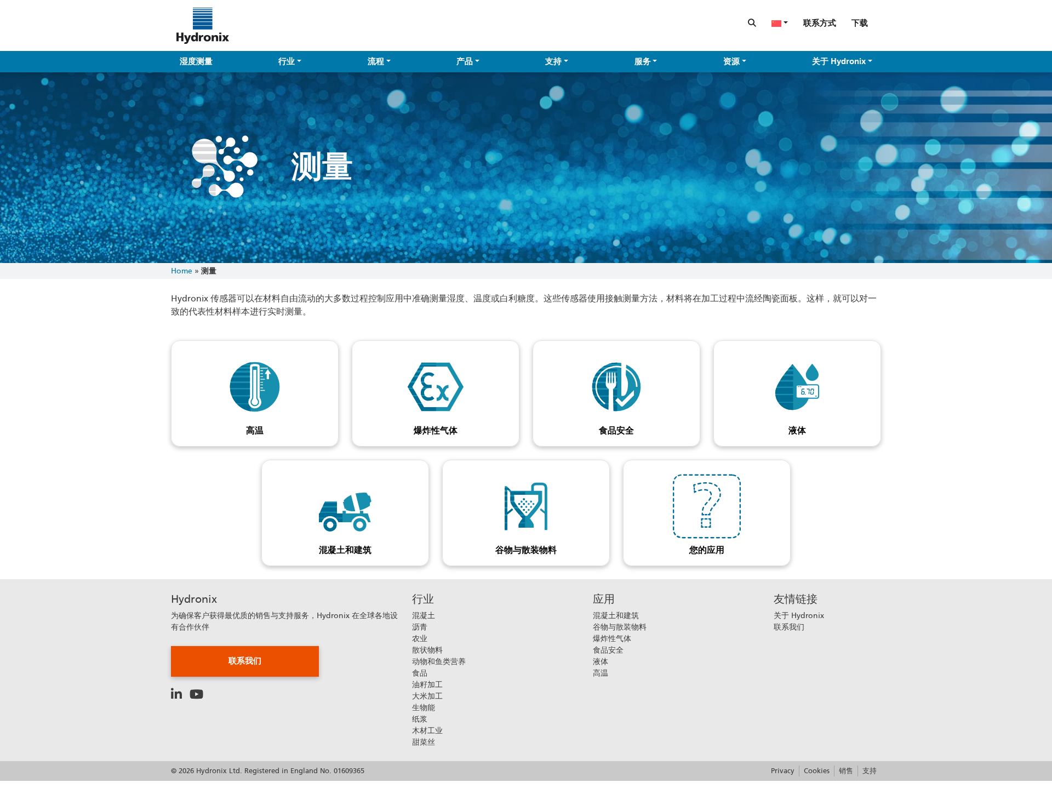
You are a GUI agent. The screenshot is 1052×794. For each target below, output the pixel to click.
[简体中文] (779, 23)
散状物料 (427, 650)
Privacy (782, 771)
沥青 (419, 626)
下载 (859, 23)
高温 (255, 430)
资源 (731, 61)
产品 (464, 61)
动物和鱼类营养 (439, 661)
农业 (419, 638)
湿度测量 (196, 61)
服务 (642, 61)
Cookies (817, 771)
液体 (797, 430)
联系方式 (819, 23)
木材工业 (427, 730)
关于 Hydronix (839, 61)
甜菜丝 (423, 742)
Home (181, 270)
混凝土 (423, 615)
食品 (419, 673)
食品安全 (616, 430)
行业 (286, 61)
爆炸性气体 (436, 430)
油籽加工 (427, 684)
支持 (553, 61)
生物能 (423, 707)
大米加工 (427, 696)
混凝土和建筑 (345, 550)
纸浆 (419, 719)
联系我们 (244, 661)
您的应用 (706, 550)
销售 (846, 771)
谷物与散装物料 (526, 550)
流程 (376, 61)
